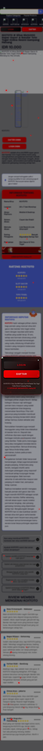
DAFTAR (21, 374)
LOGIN (21, 365)
